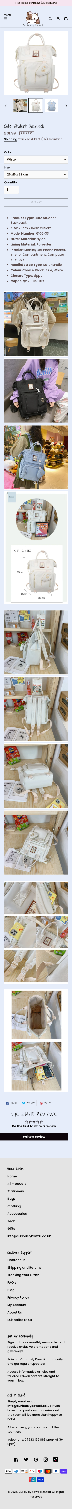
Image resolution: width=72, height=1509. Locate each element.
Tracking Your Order (23, 1275)
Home (12, 1176)
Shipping (10, 139)
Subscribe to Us (19, 1320)
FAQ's (11, 1282)
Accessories (17, 1213)
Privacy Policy (18, 1297)
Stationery (15, 1191)
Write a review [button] (34, 1137)
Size (7, 167)
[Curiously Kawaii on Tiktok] (55, 1459)
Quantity (10, 182)
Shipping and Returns (24, 1267)
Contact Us (16, 1260)
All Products (16, 1183)
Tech (11, 1221)
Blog (11, 1290)
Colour (9, 152)
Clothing (14, 1206)
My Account (16, 1305)
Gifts (11, 1228)
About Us (14, 1312)
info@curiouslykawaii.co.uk (29, 1236)
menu (7, 14)
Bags (11, 1198)
